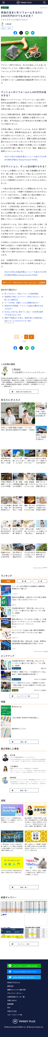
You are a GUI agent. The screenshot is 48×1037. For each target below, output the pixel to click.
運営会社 (10, 986)
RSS (8, 1007)
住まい (10, 28)
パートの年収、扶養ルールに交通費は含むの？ (22, 302)
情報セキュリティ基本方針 (16, 990)
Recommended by (37, 568)
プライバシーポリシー (15, 993)
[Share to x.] (21, 33)
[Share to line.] (27, 33)
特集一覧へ (24, 742)
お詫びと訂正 (12, 1011)
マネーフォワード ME (14, 1015)
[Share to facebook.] (15, 33)
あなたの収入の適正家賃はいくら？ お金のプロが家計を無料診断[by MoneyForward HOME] (25, 158)
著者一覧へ (24, 790)
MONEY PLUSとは (13, 982)
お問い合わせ (12, 1000)
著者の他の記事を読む (24, 392)
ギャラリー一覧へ (24, 944)
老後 (3, 28)
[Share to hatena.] (32, 33)
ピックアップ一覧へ (24, 696)
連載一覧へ (24, 887)
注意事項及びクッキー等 (15, 997)
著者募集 (10, 1004)
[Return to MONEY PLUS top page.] (24, 2)
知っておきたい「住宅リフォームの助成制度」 (22, 293)
